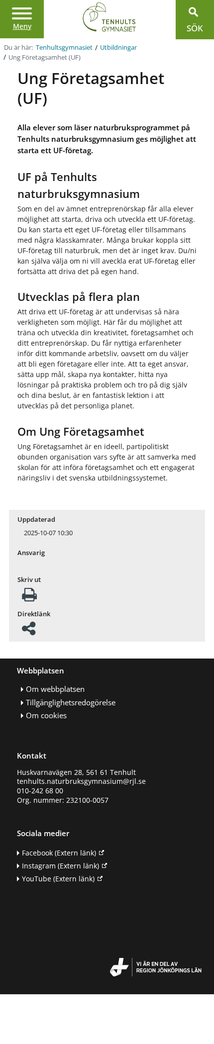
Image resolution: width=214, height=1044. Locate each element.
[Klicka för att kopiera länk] (28, 631)
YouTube (58, 878)
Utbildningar (118, 47)
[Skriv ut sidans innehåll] (29, 597)
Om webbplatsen (55, 689)
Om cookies (46, 715)
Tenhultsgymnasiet (64, 47)
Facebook (59, 852)
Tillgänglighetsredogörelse (70, 702)
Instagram (60, 865)
